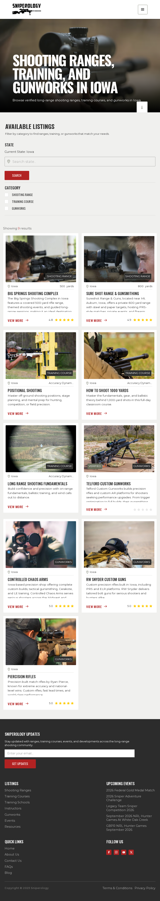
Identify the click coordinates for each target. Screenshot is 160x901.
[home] (26, 9)
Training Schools (17, 802)
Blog (8, 873)
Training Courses (17, 796)
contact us (13, 861)
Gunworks (12, 814)
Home (10, 848)
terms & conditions (117, 888)
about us (12, 854)
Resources (12, 827)
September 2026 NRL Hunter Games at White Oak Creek (129, 818)
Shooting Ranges (18, 790)
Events (10, 821)
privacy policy (145, 888)
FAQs (9, 867)
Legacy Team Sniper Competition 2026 (121, 808)
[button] (143, 9)
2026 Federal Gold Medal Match (130, 790)
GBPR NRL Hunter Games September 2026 (126, 827)
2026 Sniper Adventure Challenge (123, 798)
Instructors (13, 808)
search (16, 175)
